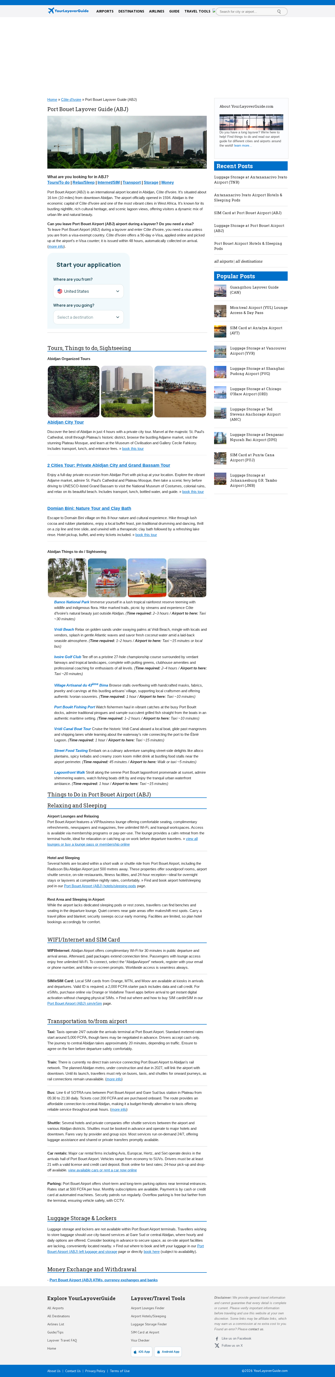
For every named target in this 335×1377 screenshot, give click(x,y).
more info (56, 246)
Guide (174, 11)
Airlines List (55, 1324)
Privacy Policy (95, 1371)
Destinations (131, 11)
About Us (54, 1371)
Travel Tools (197, 11)
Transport (132, 182)
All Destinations (58, 1316)
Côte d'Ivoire (71, 99)
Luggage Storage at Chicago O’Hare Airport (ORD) (255, 391)
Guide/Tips (55, 1332)
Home (52, 99)
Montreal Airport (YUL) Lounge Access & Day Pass (259, 310)
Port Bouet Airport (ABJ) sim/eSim (74, 1003)
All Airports (55, 1308)
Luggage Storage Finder (149, 1324)
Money (167, 182)
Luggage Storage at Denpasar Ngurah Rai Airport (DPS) (257, 437)
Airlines (156, 11)
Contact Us (73, 1371)
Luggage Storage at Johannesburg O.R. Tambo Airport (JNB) (253, 480)
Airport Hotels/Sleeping (148, 1316)
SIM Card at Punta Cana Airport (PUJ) (252, 457)
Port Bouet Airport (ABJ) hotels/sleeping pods (100, 886)
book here (152, 1251)
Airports (105, 11)
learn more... (243, 145)
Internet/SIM (109, 182)
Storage (151, 182)
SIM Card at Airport (145, 1332)
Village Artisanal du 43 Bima (81, 685)
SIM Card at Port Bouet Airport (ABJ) (248, 212)
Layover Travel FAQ (62, 1340)
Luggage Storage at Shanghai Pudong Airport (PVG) (257, 371)
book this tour (133, 448)
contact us (255, 1329)
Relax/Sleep (84, 182)
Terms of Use (120, 1371)
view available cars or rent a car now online (102, 1170)
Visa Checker (140, 1340)
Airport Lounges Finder (148, 1308)
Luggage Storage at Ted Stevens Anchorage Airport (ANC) (255, 414)
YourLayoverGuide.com (271, 1370)
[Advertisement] (167, 56)
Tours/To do (58, 182)
